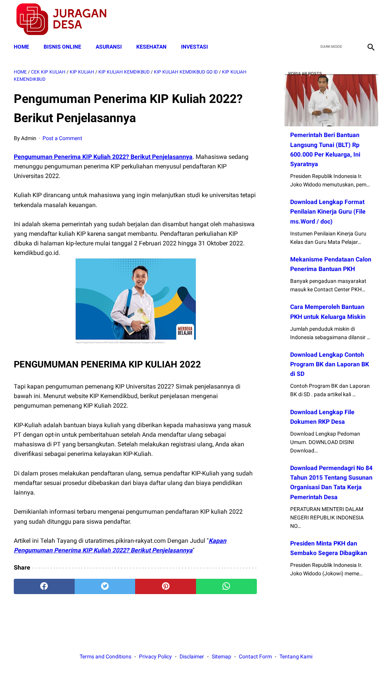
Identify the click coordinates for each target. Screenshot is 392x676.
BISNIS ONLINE (62, 47)
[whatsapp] (226, 586)
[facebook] (316, 19)
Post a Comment (62, 138)
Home (21, 47)
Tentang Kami (295, 656)
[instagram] (370, 19)
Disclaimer (192, 656)
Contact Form (255, 656)
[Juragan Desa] (66, 19)
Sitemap (221, 656)
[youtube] (352, 19)
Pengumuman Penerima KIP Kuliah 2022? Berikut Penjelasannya (103, 156)
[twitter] (334, 19)
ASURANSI (109, 47)
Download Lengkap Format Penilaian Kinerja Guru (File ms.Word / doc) (328, 211)
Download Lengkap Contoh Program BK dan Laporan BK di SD (329, 364)
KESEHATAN (151, 47)
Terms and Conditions (105, 656)
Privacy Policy (155, 656)
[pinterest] (165, 586)
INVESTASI (194, 47)
